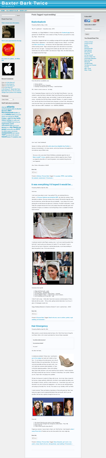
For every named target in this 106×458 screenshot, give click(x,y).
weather (15, 137)
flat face (13, 116)
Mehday (4, 127)
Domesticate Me (88, 48)
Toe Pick (86, 66)
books (16, 112)
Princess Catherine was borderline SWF (48, 197)
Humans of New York (89, 56)
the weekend (35, 178)
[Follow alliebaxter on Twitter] (89, 21)
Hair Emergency (40, 326)
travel (4, 137)
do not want (18, 114)
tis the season (15, 135)
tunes (9, 137)
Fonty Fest (87, 53)
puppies (9, 131)
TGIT (4, 135)
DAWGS (13, 114)
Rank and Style (88, 60)
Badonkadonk (39, 22)
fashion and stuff (6, 116)
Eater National (88, 50)
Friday (4, 118)
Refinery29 (87, 61)
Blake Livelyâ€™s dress (39, 157)
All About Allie (12, 10)
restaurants (7, 133)
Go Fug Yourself (88, 55)
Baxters (5, 111)
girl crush (65, 442)
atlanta (10, 106)
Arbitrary (39, 176)
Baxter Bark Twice (25, 3)
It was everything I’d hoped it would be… (52, 184)
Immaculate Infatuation (90, 58)
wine (19, 137)
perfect (68, 317)
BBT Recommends (7, 112)
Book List (23, 10)
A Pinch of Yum (88, 43)
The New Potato (88, 63)
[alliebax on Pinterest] (95, 21)
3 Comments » (49, 178)
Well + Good (87, 68)
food (16, 116)
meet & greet (16, 125)
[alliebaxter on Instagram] (98, 21)
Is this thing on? (10, 82)
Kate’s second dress (39, 44)
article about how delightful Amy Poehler (58, 146)
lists (11, 125)
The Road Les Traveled (90, 65)
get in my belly (14, 118)
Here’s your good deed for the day (11, 40)
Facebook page (66, 32)
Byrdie (86, 45)
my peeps (57, 176)
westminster (42, 178)
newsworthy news (11, 129)
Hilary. (4, 120)
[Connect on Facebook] (85, 21)
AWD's (13, 109)
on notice (4, 131)
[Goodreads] (92, 21)
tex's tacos (16, 133)
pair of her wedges (36, 358)
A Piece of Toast (88, 42)
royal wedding (68, 176)
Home (3, 10)
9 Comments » (68, 444)
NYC (18, 129)
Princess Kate (45, 176)
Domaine (86, 46)
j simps (9, 122)
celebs (8, 114)
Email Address (88, 28)
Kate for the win (16, 122)
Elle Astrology (88, 51)
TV (12, 137)
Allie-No (4, 107)
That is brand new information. (10, 23)
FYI (7, 118)
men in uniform (61, 317)
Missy (8, 127)
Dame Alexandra (58, 442)
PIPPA (62, 176)
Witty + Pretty (87, 70)
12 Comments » (41, 319)
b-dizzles (18, 109)
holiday (8, 120)
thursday (8, 135)
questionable (14, 131)
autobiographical (6, 109)
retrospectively (52, 444)
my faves (14, 127)
